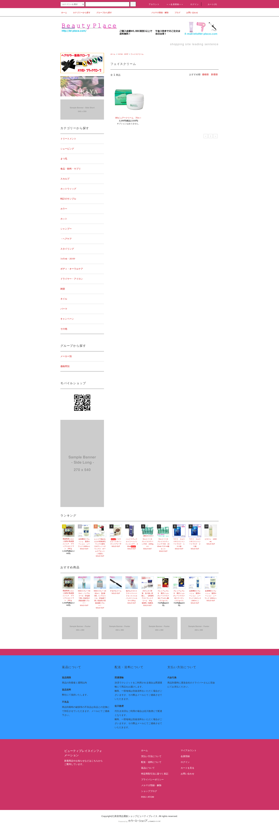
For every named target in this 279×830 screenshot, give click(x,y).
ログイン (194, 4)
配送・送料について (151, 762)
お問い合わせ (192, 12)
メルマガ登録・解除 (160, 12)
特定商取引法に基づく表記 (154, 773)
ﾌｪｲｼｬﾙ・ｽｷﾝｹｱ (123, 54)
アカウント (154, 4)
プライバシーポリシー (152, 779)
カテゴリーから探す (81, 12)
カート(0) (212, 4)
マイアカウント (188, 750)
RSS (143, 797)
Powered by (123, 821)
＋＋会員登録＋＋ (174, 4)
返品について (148, 768)
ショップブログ (149, 791)
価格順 (205, 74)
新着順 (214, 74)
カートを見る (187, 768)
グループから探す (104, 12)
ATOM (151, 797)
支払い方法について (151, 756)
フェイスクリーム (137, 54)
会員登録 (185, 756)
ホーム (64, 12)
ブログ (177, 12)
